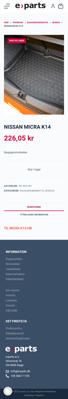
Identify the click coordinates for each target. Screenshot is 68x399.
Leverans (11, 300)
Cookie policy (14, 328)
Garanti (10, 305)
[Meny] (7, 6)
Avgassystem (14, 259)
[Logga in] (53, 6)
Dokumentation (15, 274)
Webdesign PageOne (34, 395)
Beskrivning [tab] (34, 207)
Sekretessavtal (15, 333)
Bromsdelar (13, 264)
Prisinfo (10, 295)
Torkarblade (13, 269)
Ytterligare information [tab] (34, 214)
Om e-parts (12, 290)
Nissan (49, 190)
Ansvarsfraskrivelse (18, 338)
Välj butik (11, 310)
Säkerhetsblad (14, 279)
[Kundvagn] (60, 6)
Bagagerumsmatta (32, 190)
